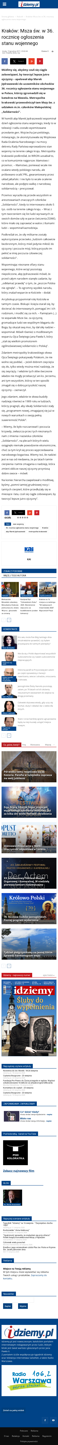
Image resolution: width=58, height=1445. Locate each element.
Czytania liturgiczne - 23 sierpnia (17, 1075)
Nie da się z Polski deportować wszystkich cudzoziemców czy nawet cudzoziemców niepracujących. (37, 656)
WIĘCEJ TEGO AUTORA (14, 575)
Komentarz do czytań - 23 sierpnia (18, 1088)
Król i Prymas (7, 697)
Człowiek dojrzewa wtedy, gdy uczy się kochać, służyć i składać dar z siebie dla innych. (35, 705)
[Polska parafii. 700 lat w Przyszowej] (9, 675)
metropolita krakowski (38, 531)
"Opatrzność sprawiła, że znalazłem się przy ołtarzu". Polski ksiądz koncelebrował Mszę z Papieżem (27, 1236)
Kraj (24, 745)
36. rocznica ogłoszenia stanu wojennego (22, 528)
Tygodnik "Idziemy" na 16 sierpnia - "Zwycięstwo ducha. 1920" (28, 1224)
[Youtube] (53, 1420)
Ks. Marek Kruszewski (12, 1204)
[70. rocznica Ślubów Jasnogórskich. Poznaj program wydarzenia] (29, 908)
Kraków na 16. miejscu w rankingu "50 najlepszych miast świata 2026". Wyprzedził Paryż (47, 605)
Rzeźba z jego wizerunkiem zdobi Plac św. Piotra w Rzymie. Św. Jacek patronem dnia (29, 1248)
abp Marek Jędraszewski (15, 531)
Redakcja (16, 1436)
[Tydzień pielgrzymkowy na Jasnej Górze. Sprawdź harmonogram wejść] (29, 944)
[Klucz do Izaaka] (9, 642)
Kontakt (26, 1436)
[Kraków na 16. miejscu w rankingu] (47, 589)
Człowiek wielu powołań (14, 1242)
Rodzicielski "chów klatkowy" (16, 1230)
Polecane (24, 1430)
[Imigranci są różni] (9, 658)
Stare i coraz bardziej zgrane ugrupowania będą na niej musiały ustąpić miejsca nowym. (37, 722)
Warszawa (35, 745)
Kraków (45, 528)
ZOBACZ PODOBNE (12, 571)
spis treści (48, 975)
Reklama (34, 1430)
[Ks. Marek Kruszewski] (12, 1201)
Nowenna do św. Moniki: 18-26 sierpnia (20, 1070)
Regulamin (47, 1436)
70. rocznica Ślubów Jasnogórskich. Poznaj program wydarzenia (25, 918)
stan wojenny (18, 524)
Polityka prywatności (29, 1441)
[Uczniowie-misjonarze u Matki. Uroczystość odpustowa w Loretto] (29, 837)
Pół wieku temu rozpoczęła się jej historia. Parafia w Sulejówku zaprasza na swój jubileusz (28, 775)
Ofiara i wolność (8, 713)
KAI (29, 559)
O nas (6, 1436)
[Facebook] (45, 1420)
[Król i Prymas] (9, 691)
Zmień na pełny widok (13, 1410)
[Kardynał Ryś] (29, 589)
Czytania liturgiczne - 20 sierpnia (17, 1093)
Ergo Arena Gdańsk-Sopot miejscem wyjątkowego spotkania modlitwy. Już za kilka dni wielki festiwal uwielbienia (28, 810)
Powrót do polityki (6, 729)
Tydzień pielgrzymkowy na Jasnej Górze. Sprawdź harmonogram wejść (28, 954)
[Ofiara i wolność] (9, 707)
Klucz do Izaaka (8, 648)
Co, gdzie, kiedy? (11, 745)
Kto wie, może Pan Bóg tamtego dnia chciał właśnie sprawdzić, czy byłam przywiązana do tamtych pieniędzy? (35, 640)
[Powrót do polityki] (9, 724)
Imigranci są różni (7, 663)
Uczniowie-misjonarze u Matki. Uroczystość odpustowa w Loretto (25, 847)
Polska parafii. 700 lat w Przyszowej (7, 679)
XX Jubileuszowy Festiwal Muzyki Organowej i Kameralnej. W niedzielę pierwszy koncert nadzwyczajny (26, 881)
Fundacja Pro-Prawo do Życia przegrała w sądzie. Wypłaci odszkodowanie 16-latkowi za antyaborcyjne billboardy (29, 1081)
